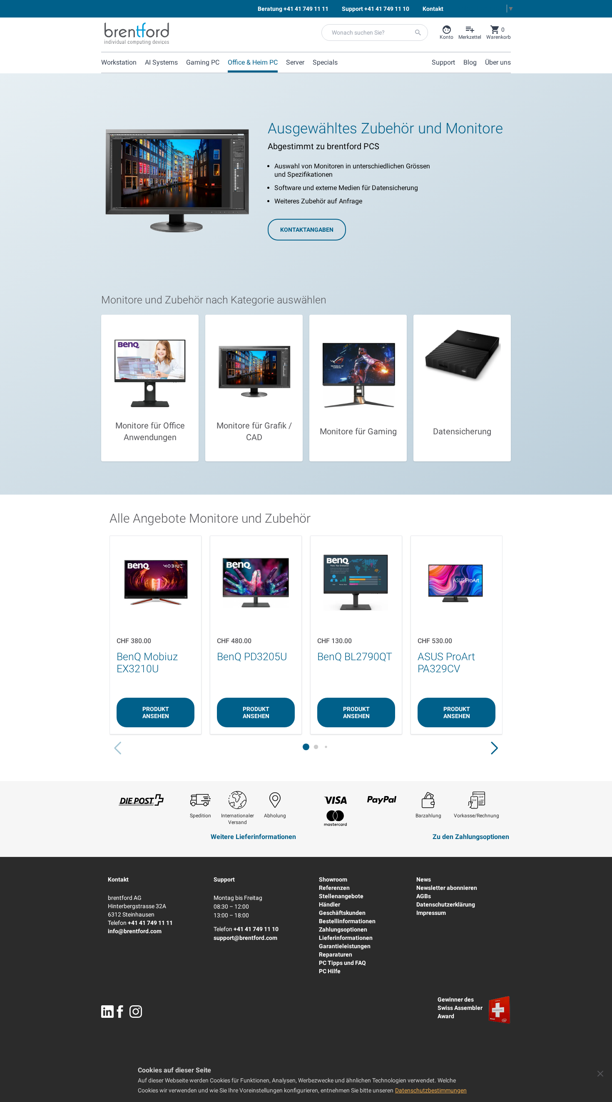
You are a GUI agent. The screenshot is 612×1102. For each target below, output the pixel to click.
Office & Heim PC (253, 62)
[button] (494, 748)
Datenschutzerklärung (445, 904)
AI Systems (161, 62)
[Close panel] (600, 1073)
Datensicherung (462, 431)
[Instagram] (135, 1011)
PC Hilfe (330, 971)
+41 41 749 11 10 (256, 929)
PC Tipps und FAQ (342, 962)
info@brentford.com (135, 931)
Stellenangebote (341, 896)
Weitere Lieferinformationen (253, 837)
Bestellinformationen (347, 921)
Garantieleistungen (345, 946)
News (423, 879)
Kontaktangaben (306, 229)
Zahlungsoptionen (343, 929)
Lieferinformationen (346, 937)
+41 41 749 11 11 (150, 922)
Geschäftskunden (342, 912)
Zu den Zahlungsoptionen (471, 837)
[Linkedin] (107, 1011)
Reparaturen (335, 954)
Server (295, 62)
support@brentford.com (245, 937)
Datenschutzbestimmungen (431, 1090)
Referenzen (334, 887)
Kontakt (118, 879)
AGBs (423, 896)
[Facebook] (120, 1011)
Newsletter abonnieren (446, 887)
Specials (325, 62)
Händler (329, 904)
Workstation (119, 62)
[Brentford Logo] (136, 34)
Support (224, 879)
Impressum (431, 912)
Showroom (333, 879)
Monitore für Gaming (358, 431)
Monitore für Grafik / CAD (254, 431)
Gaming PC (202, 62)
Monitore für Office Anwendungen (150, 431)
